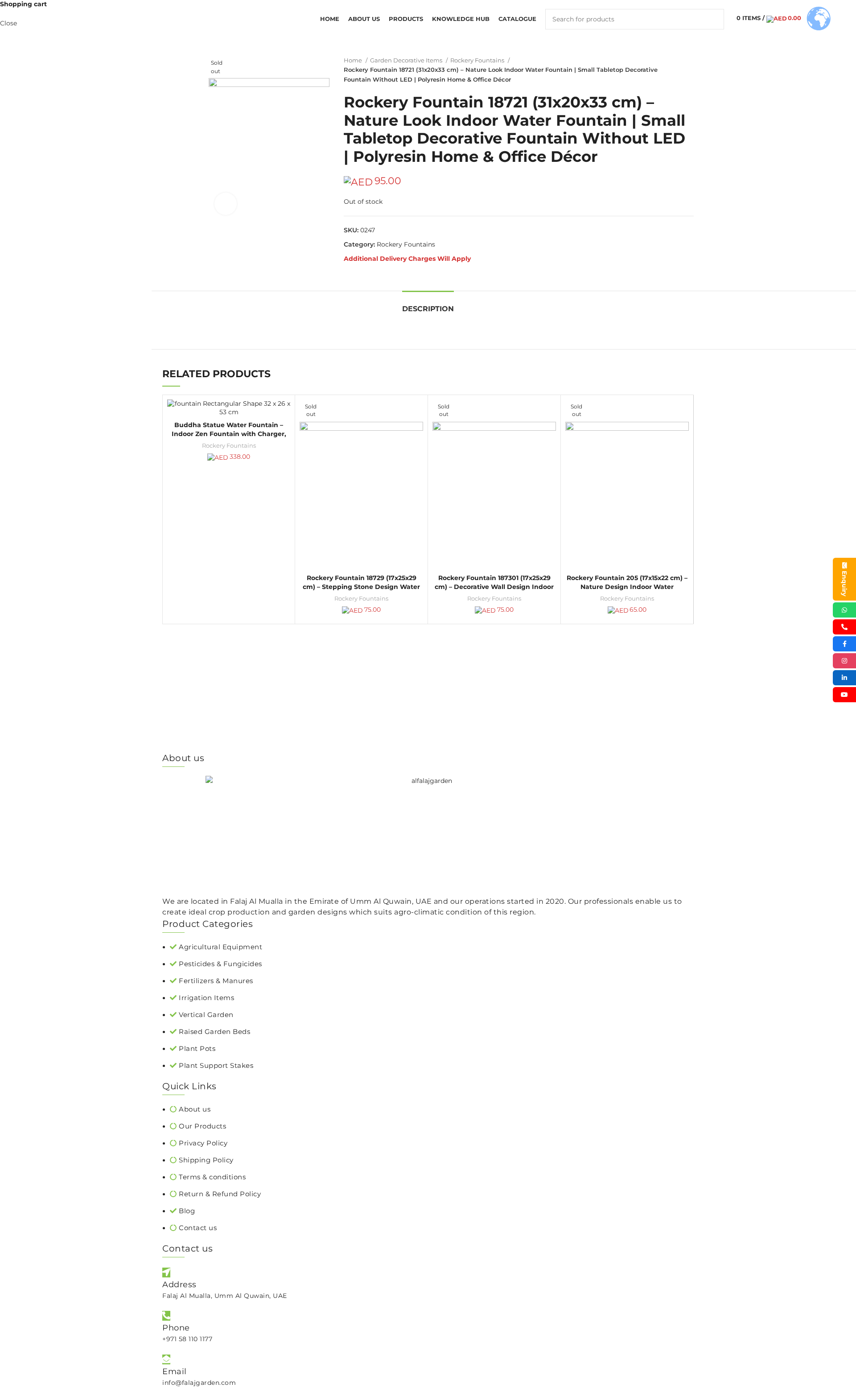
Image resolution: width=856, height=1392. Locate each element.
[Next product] (689, 70)
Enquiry (844, 583)
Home (353, 60)
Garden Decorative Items (407, 60)
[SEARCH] (714, 19)
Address (179, 1284)
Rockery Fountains (478, 60)
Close (8, 23)
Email (174, 1371)
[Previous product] (671, 70)
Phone (176, 1328)
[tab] (428, 304)
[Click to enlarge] (225, 204)
